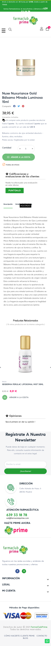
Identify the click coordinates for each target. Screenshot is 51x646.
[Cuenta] (41, 28)
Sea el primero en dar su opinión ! (20, 422)
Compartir (14, 106)
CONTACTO (42, 636)
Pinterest (23, 106)
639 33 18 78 (16, 515)
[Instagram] (24, 571)
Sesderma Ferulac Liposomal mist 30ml (22, 384)
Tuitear (19, 106)
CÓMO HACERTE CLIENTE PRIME (19, 636)
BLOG (25, 638)
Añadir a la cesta (20, 157)
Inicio (4, 381)
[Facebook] (18, 571)
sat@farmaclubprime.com (17, 518)
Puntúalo (14, 190)
